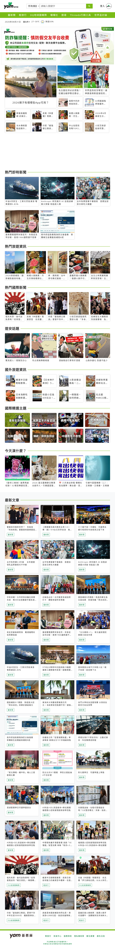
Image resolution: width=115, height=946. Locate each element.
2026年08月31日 (13, 22)
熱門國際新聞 (16, 287)
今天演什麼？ (16, 450)
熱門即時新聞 (16, 172)
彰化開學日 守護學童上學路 (91, 772)
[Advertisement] (57, 151)
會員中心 (57, 936)
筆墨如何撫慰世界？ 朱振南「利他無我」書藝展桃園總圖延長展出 (21, 530)
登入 (102, 5)
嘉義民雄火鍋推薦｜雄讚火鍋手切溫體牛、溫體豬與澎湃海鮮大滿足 (92, 915)
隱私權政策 (79, 936)
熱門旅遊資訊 (16, 246)
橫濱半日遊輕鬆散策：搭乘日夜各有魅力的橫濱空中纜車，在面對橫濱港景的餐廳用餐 (56, 880)
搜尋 (64, 15)
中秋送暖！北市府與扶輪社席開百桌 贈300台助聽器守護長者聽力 (22, 600)
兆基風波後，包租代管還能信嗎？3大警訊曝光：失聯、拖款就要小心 (93, 810)
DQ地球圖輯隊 (38, 15)
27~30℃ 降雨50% (42, 21)
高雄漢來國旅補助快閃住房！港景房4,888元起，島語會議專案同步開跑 (57, 915)
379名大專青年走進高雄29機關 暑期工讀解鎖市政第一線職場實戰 (57, 670)
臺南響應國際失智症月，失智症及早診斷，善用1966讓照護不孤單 (57, 635)
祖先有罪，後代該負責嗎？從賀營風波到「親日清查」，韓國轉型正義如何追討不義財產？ (21, 880)
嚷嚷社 (54, 15)
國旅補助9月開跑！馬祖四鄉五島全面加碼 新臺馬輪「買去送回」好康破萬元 (93, 600)
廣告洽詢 (101, 936)
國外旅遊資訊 (16, 369)
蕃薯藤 (10, 5)
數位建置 (90, 936)
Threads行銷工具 (80, 15)
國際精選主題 (16, 408)
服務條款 (68, 936)
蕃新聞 (12, 15)
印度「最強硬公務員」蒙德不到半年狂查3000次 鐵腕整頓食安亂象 (21, 915)
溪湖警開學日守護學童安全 (19, 807)
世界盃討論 (100, 15)
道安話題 (12, 328)
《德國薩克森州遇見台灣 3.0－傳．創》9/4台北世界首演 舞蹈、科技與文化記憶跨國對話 (56, 530)
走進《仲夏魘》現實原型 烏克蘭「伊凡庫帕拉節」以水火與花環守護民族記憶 (92, 880)
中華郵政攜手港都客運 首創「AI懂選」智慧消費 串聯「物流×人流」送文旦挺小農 (57, 845)
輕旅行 (23, 15)
